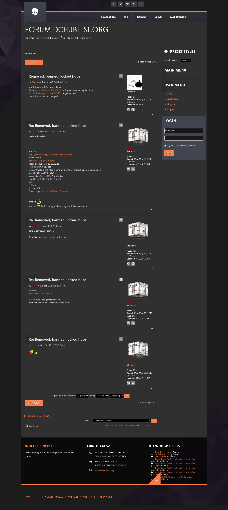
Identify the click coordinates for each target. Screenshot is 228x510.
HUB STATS (89, 497)
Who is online (39, 446)
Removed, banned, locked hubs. (55, 76)
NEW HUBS (105, 497)
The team (109, 426)
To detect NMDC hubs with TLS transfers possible (171, 478)
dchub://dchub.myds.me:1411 (42, 160)
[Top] (151, 114)
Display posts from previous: (64, 395)
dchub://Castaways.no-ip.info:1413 (44, 93)
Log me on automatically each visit (182, 145)
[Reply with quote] (121, 76)
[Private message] (128, 109)
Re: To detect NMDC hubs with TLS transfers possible (173, 460)
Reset (27, 496)
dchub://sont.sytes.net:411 (40, 293)
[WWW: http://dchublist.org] (133, 109)
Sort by (92, 395)
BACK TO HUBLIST (178, 17)
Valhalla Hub (160, 456)
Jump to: (88, 420)
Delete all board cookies (125, 426)
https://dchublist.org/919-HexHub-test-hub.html (50, 154)
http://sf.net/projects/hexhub (55, 191)
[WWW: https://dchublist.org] (133, 169)
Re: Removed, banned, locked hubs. (58, 125)
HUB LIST (73, 497)
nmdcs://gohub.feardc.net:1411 (52, 90)
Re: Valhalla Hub (161, 452)
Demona (36, 82)
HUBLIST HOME (54, 497)
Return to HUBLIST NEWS (38, 416)
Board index (34, 426)
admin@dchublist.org (104, 470)
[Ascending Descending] (119, 395)
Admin (39, 53)
